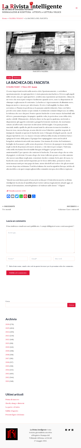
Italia (9, 78)
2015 (7, 366)
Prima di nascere (12, 399)
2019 (7, 351)
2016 (7, 362)
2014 (7, 370)
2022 (7, 339)
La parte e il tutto (12, 407)
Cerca (7, 301)
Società (34, 87)
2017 (7, 358)
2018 (7, 355)
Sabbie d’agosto (11, 411)
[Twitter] (69, 430)
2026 (7, 324)
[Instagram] (72, 430)
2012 (7, 377)
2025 (7, 328)
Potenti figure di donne (14, 415)
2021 (7, 343)
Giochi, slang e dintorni (14, 403)
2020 (7, 347)
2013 (7, 374)
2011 (7, 381)
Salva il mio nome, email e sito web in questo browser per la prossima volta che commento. (41, 266)
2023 (7, 336)
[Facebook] (66, 430)
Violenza (16, 78)
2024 (7, 332)
